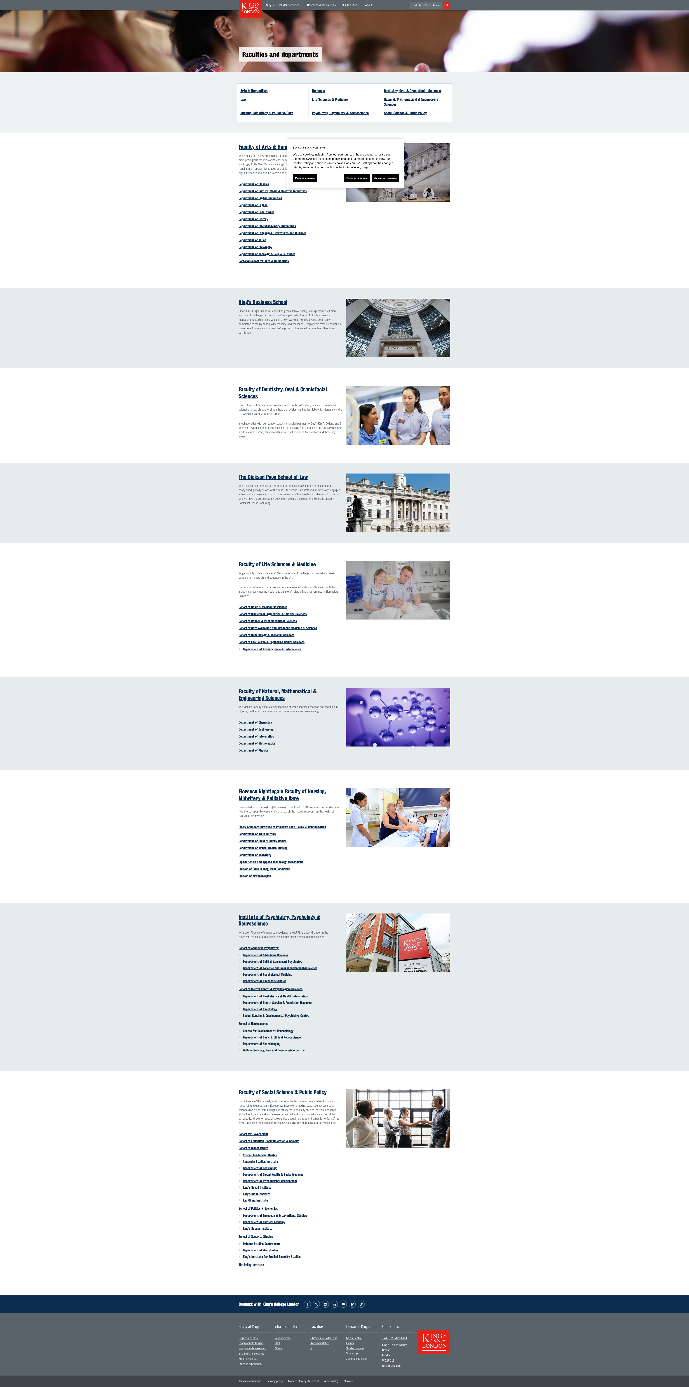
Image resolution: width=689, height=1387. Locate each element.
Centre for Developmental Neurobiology (268, 1030)
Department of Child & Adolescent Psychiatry (272, 961)
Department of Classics (254, 184)
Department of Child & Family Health (263, 841)
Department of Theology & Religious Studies (267, 254)
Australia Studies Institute (260, 1161)
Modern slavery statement (303, 1381)
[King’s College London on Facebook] (307, 1304)
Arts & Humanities (254, 90)
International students (251, 1353)
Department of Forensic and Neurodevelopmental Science (280, 968)
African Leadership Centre (260, 1155)
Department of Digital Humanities (260, 198)
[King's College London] (434, 1338)
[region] (345, 163)
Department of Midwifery (255, 855)
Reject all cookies (357, 178)
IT (311, 1348)
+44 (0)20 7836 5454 (394, 1338)
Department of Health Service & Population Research (277, 1002)
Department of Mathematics (257, 743)
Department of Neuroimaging (261, 1043)
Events (350, 1343)
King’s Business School (263, 302)
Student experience (250, 1364)
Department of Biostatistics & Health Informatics (275, 996)
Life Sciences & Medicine (330, 99)
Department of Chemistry (255, 722)
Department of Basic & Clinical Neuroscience (272, 1037)
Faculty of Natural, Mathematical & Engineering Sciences (278, 694)
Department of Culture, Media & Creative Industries (273, 191)
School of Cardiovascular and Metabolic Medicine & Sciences (278, 628)
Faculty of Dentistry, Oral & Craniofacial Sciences (283, 392)
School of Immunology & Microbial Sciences (266, 635)
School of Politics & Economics (258, 1208)
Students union (355, 1348)
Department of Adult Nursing (257, 834)
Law (243, 99)
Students (416, 5)
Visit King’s (352, 1353)
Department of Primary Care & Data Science (272, 649)
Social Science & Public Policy (405, 113)
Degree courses (248, 1338)
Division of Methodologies (255, 875)
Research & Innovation (320, 5)
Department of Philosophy (255, 247)
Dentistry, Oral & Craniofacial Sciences (412, 90)
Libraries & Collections (323, 1338)
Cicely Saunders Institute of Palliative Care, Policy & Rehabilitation (282, 827)
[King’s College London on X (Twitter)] (316, 1304)
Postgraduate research (252, 1348)
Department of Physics (253, 750)
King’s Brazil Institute (257, 1187)
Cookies (348, 1381)
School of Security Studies (256, 1236)
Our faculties (349, 5)
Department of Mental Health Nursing (263, 848)
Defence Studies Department (261, 1243)
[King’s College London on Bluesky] (352, 1304)
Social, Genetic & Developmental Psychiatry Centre (276, 1015)
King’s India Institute (256, 1193)
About (368, 5)
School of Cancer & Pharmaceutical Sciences (268, 621)
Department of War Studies (260, 1250)
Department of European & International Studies (275, 1215)
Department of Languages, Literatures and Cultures (272, 233)
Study (268, 5)
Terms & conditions (250, 1381)
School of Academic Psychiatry (259, 948)
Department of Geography (260, 1168)
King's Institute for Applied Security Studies (272, 1256)
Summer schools (248, 1358)
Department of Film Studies (256, 212)
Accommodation (319, 1343)
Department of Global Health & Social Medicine (273, 1174)
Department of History (253, 219)
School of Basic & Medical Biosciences (263, 607)
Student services (289, 5)
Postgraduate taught (251, 1343)
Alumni (436, 5)
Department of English (253, 205)
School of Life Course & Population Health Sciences (271, 642)
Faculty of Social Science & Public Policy (283, 1092)
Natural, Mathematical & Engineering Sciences (411, 102)
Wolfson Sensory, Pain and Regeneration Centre (273, 1050)
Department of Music (252, 240)
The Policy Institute (251, 1264)
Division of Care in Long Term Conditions (264, 868)
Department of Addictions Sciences (265, 955)
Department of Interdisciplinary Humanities (267, 226)
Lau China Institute (255, 1200)
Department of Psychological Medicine (267, 974)
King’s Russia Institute (257, 1228)
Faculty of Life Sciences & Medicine (277, 564)
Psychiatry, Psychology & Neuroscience (340, 113)
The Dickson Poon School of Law (273, 477)
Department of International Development (270, 1181)
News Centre (354, 1338)
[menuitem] (269, 5)
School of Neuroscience (253, 1023)
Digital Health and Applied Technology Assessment (271, 861)
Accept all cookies (385, 178)
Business (318, 90)
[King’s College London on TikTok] (361, 1304)
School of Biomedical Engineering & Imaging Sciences (273, 614)
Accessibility (331, 1381)
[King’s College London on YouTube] (343, 1304)
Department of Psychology (260, 1009)
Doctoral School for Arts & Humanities (264, 261)
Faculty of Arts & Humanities (270, 146)
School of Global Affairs (253, 1148)
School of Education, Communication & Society (269, 1141)
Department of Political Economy (264, 1222)
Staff (427, 5)
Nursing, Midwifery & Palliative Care (266, 113)
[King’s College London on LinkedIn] (334, 1304)
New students (282, 1338)
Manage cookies (305, 178)
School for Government (253, 1134)
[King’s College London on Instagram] (325, 1304)
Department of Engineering (256, 729)
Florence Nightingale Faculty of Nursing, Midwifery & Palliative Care (282, 794)
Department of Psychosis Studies (264, 981)
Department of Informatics (256, 736)
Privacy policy (275, 1381)
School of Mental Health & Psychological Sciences (271, 989)
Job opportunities (356, 1358)
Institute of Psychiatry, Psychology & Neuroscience (279, 920)
